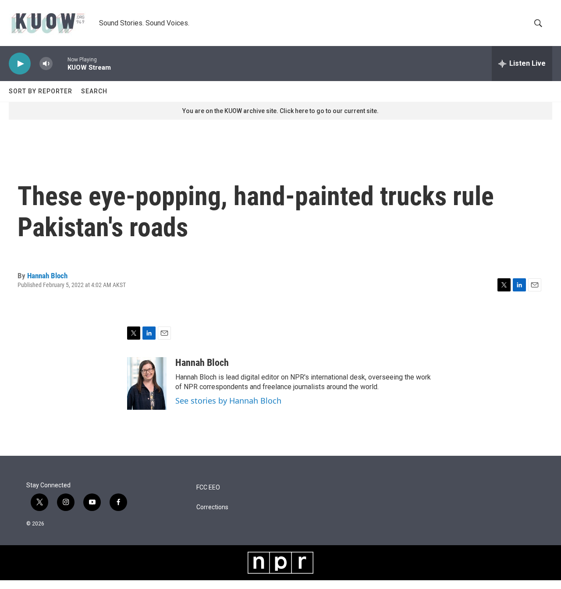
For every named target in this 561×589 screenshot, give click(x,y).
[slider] (60, 63)
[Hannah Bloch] (147, 383)
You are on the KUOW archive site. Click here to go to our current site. (280, 110)
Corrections (212, 507)
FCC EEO (208, 487)
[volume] (46, 64)
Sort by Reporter (40, 91)
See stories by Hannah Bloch (228, 400)
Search (94, 91)
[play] (20, 64)
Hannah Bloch (47, 275)
